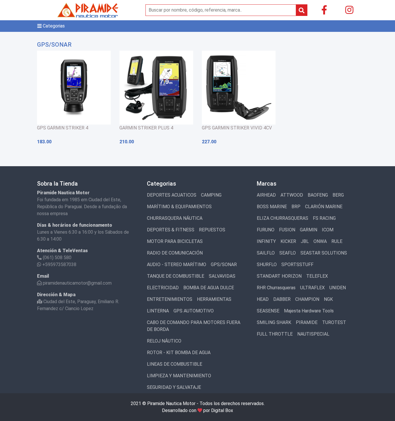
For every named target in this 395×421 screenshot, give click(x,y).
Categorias (53, 26)
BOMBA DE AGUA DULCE (208, 287)
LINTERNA (158, 311)
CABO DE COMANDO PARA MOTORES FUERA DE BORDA (193, 326)
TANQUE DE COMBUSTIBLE (175, 276)
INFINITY (266, 241)
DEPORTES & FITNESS (170, 230)
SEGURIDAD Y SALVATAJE (174, 387)
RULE (336, 241)
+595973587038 (58, 264)
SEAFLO (287, 253)
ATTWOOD (291, 195)
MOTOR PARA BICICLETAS (175, 241)
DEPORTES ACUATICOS (171, 195)
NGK (328, 299)
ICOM (327, 230)
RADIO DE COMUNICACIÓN (175, 253)
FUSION (287, 230)
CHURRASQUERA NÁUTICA (174, 218)
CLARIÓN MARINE (323, 206)
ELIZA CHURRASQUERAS (282, 218)
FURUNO (265, 230)
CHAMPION (307, 299)
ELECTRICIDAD (163, 287)
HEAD (263, 299)
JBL (305, 241)
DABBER (282, 299)
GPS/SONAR (224, 264)
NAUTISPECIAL (313, 334)
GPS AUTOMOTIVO (193, 311)
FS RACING (324, 218)
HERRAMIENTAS (214, 299)
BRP (295, 206)
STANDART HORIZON (279, 276)
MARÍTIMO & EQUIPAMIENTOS (179, 206)
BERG (338, 195)
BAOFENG (318, 195)
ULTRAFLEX (312, 287)
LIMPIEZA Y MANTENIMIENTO (179, 375)
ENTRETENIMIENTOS (169, 299)
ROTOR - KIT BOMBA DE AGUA (179, 352)
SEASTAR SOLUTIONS (323, 253)
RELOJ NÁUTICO (164, 341)
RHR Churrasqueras (276, 287)
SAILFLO (266, 253)
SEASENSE (268, 311)
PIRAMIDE (307, 322)
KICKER (288, 241)
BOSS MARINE (272, 206)
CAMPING (211, 195)
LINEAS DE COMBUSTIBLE (174, 364)
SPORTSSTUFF (297, 264)
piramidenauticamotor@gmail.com (77, 283)
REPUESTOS (212, 230)
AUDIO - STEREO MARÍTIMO (176, 264)
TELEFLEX (317, 276)
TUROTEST (334, 322)
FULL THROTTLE (275, 334)
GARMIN (308, 230)
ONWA (320, 241)
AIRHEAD (266, 195)
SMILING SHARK (274, 322)
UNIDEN (337, 287)
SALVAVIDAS (222, 276)
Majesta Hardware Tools (309, 311)
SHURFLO (267, 264)
